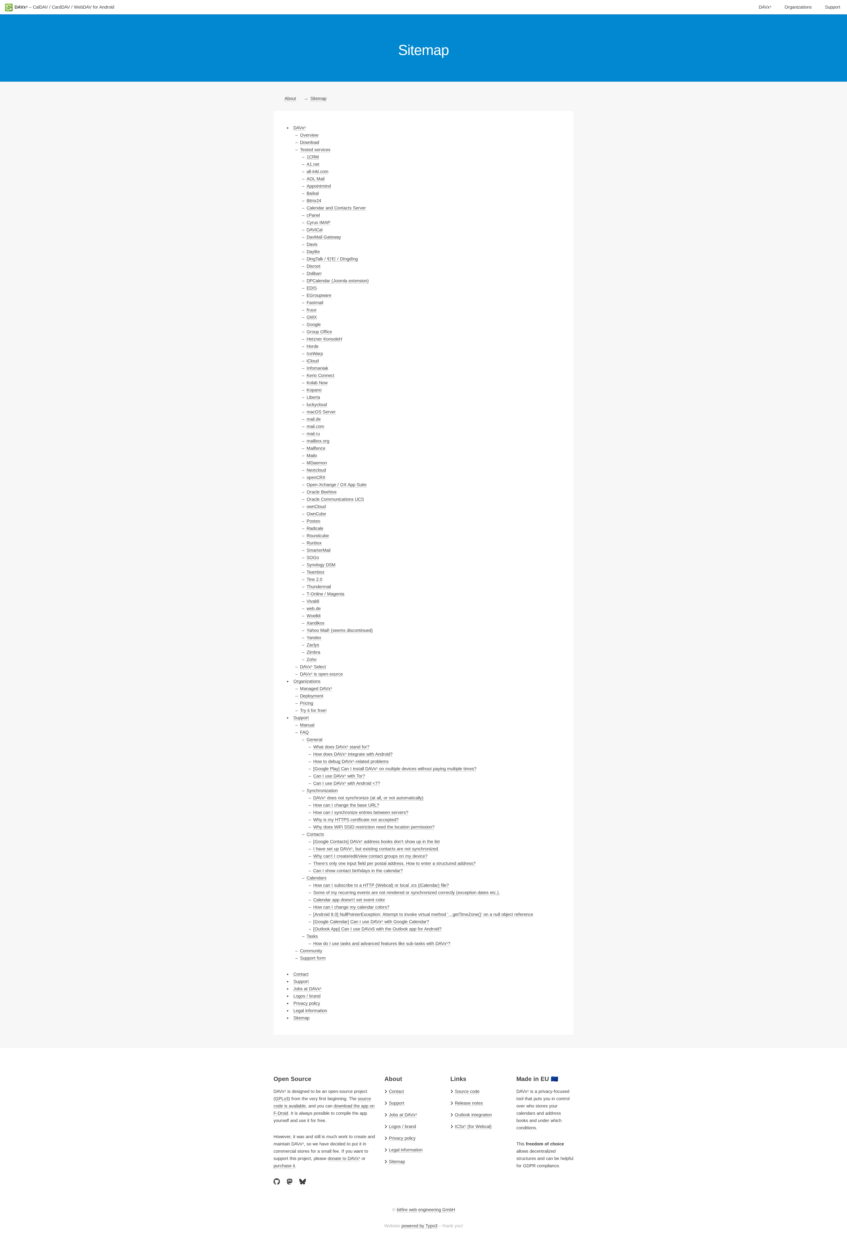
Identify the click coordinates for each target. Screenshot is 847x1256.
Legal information (406, 1149)
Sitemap (318, 98)
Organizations (798, 7)
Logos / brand (402, 1126)
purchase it (284, 1165)
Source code (467, 1091)
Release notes (469, 1103)
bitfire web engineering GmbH (426, 1209)
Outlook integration (473, 1114)
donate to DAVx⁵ (344, 1158)
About (290, 98)
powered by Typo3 (419, 1225)
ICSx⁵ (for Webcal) (473, 1126)
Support (832, 7)
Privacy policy (402, 1138)
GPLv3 (282, 1098)
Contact (396, 1091)
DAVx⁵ (765, 7)
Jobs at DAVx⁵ (403, 1114)
